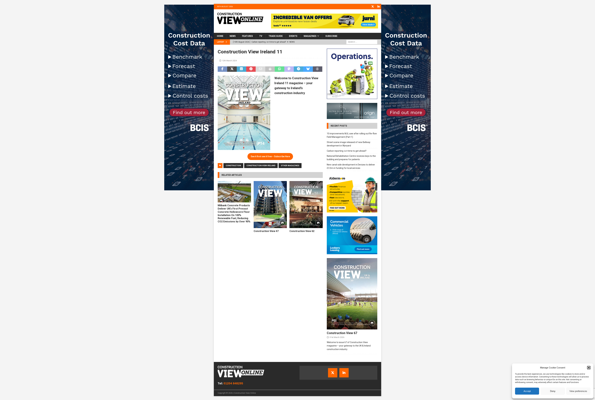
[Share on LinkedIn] (241, 69)
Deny (552, 391)
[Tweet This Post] (232, 69)
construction (233, 165)
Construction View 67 (342, 333)
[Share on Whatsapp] (279, 69)
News (233, 36)
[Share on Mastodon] (289, 69)
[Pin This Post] (251, 69)
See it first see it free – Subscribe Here (270, 156)
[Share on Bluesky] (308, 69)
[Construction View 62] (306, 204)
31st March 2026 (337, 337)
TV (260, 36)
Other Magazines (290, 165)
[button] (588, 367)
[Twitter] (372, 6)
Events (293, 36)
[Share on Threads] (317, 69)
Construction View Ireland (261, 165)
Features (247, 36)
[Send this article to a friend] (260, 69)
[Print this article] (270, 69)
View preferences (578, 391)
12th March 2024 (229, 60)
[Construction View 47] (270, 204)
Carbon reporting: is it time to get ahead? (346, 151)
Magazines (310, 36)
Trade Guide (276, 36)
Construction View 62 (301, 231)
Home (220, 36)
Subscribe (331, 36)
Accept (527, 391)
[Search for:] (361, 42)
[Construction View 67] (352, 293)
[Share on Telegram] (298, 69)
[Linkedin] (378, 6)
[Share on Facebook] (222, 69)
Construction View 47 (266, 231)
